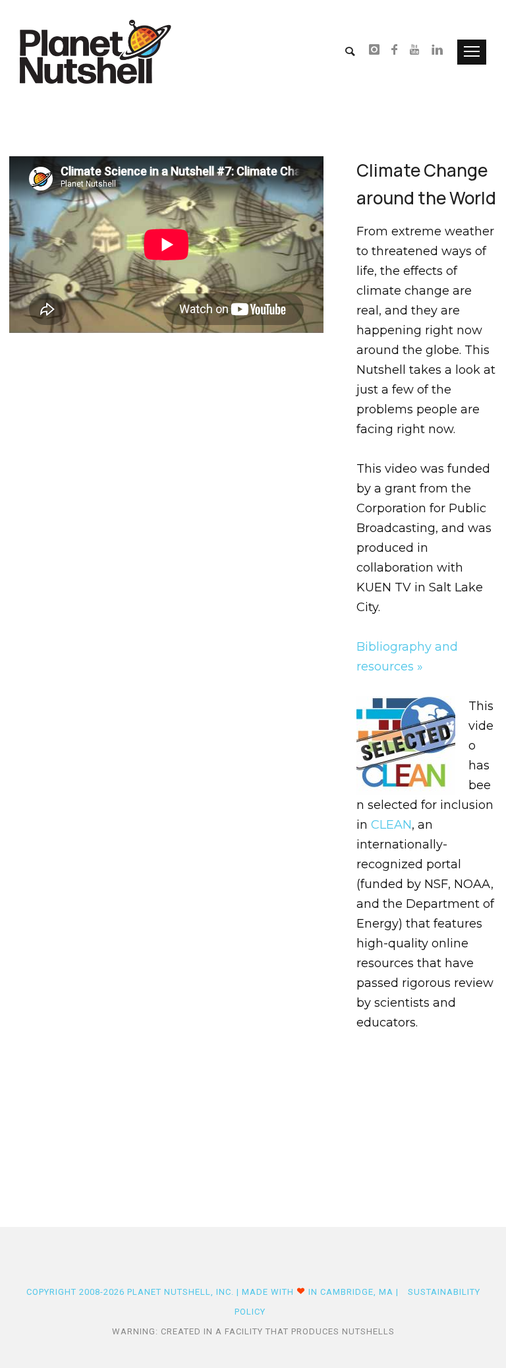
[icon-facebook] (398, 50)
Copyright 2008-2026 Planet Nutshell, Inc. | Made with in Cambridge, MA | (213, 1292)
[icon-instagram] (378, 50)
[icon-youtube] (418, 50)
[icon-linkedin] (438, 50)
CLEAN (391, 825)
